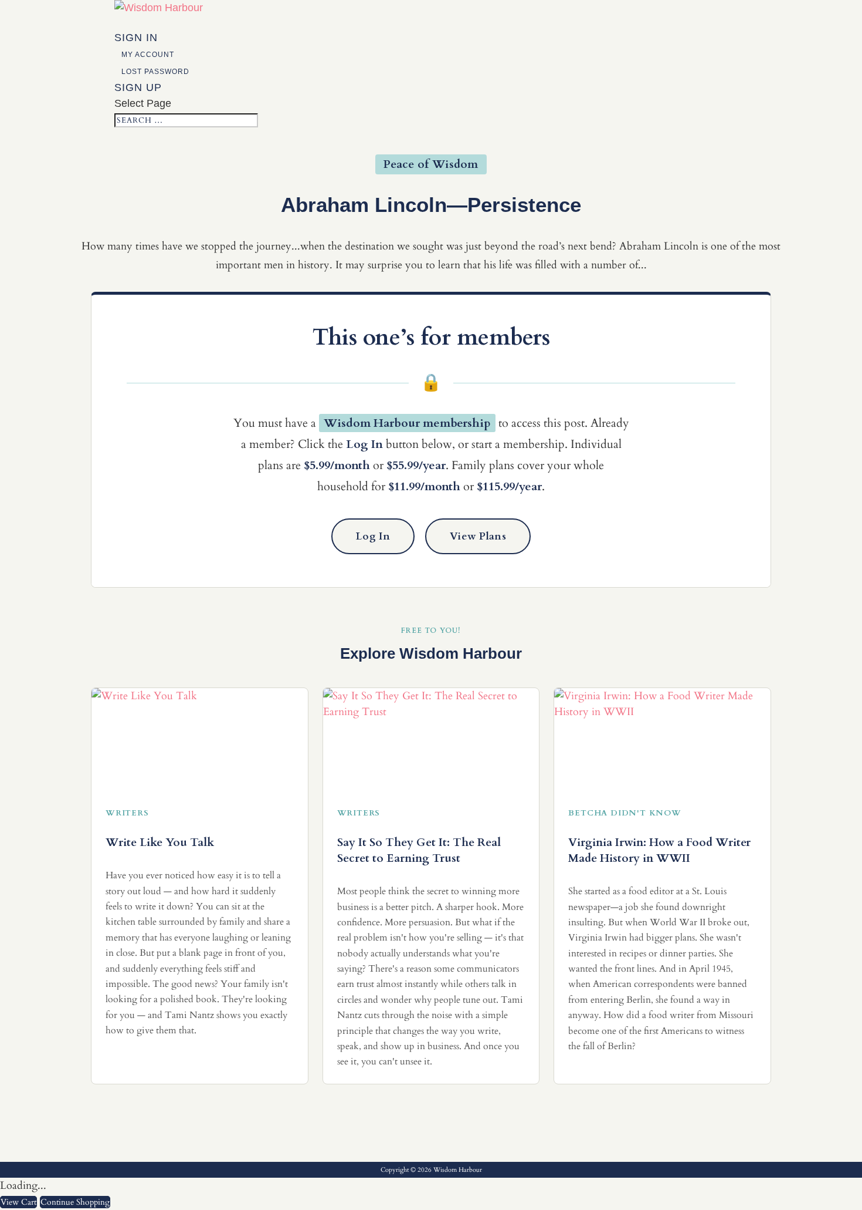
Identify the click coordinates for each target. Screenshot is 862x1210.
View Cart (18, 1202)
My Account (147, 54)
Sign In (136, 37)
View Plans (478, 536)
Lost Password (155, 72)
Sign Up (138, 87)
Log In (373, 536)
